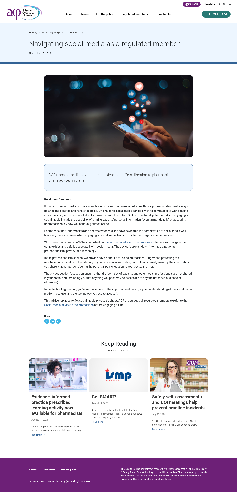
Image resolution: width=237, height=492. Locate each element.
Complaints (163, 14)
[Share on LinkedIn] (52, 321)
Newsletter (210, 4)
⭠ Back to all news (118, 350)
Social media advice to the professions (130, 242)
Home (32, 32)
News (85, 14)
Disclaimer (49, 469)
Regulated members (135, 14)
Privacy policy (69, 469)
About (70, 14)
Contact (33, 469)
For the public (105, 14)
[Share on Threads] (58, 321)
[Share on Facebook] (46, 321)
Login (195, 4)
